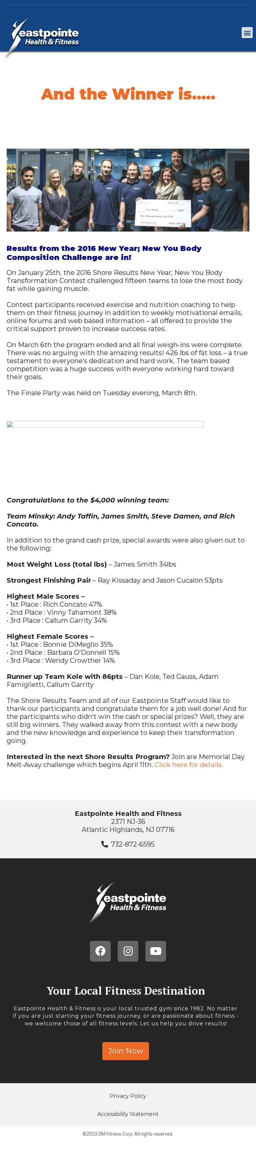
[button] (247, 32)
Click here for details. (189, 765)
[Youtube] (155, 951)
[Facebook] (100, 951)
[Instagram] (128, 951)
